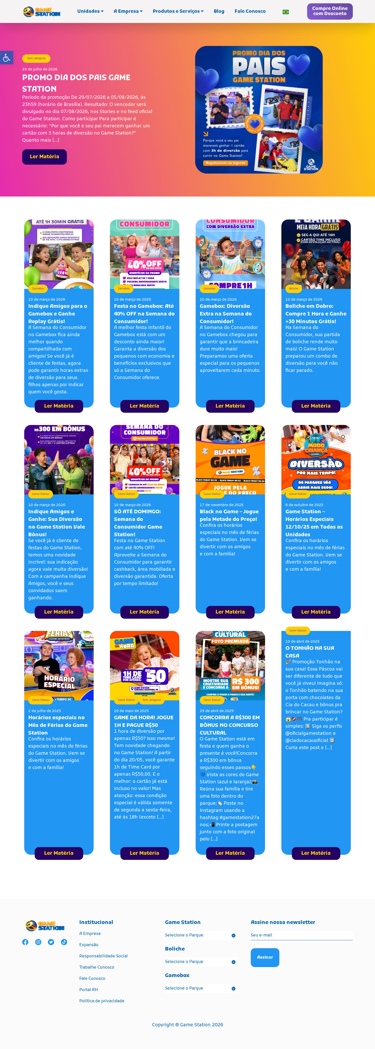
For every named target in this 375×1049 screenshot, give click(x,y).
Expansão (88, 945)
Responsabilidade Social (103, 956)
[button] (6, 57)
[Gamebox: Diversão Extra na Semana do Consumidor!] (230, 254)
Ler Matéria (44, 157)
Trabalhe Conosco (96, 967)
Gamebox (38, 288)
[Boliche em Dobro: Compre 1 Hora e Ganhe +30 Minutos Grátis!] (316, 254)
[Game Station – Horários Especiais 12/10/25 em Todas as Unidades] (316, 459)
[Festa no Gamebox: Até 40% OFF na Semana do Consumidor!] (144, 254)
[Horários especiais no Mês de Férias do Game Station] (59, 665)
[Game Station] (41, 11)
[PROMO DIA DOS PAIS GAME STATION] (259, 109)
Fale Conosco (250, 12)
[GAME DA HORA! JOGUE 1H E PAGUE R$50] (144, 665)
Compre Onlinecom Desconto (330, 11)
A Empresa (127, 12)
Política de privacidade (101, 1001)
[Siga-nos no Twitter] (51, 942)
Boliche (293, 288)
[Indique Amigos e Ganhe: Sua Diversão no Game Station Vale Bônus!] (59, 459)
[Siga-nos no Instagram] (38, 942)
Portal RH (88, 990)
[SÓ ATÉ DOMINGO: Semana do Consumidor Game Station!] (144, 459)
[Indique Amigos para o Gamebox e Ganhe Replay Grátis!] (59, 254)
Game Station (40, 494)
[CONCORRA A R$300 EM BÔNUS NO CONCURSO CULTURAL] (230, 665)
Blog (219, 12)
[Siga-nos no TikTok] (64, 942)
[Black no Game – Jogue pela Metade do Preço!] (230, 459)
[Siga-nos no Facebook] (25, 942)
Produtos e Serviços (177, 12)
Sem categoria (36, 58)
